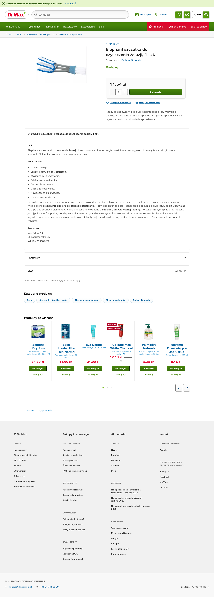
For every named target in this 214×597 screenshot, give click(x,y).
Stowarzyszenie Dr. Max (25, 455)
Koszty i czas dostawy (73, 455)
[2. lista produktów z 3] (107, 388)
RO (204, 587)
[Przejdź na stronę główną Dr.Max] (17, 14)
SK (200, 587)
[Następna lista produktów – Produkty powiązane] (186, 387)
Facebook (164, 477)
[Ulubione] (178, 14)
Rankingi (115, 455)
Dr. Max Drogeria (131, 60)
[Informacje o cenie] (121, 361)
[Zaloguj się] (187, 14)
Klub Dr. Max (52, 26)
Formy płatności (70, 460)
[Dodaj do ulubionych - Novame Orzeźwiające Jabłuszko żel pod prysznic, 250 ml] (186, 325)
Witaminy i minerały (120, 528)
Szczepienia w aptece (24, 481)
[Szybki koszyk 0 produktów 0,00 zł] (206, 14)
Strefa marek (20, 471)
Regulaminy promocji (73, 559)
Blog (101, 26)
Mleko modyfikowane (121, 533)
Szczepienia (88, 26)
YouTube (164, 482)
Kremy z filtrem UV (120, 549)
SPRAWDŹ (70, 3)
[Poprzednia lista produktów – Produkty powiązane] (178, 387)
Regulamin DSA (70, 553)
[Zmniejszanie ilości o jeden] (112, 92)
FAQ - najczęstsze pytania (75, 471)
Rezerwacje (70, 26)
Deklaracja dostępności (74, 519)
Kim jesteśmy (20, 450)
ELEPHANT (112, 44)
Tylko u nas (34, 26)
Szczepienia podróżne (24, 486)
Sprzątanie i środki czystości (53, 300)
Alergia (114, 538)
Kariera (17, 465)
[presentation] (37, 331)
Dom (29, 300)
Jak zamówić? (69, 450)
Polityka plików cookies (74, 529)
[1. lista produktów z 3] (103, 388)
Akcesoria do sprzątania (86, 300)
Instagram (164, 471)
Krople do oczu (118, 554)
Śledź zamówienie (71, 465)
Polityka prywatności (72, 524)
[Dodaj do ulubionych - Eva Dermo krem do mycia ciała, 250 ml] (103, 325)
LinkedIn (164, 487)
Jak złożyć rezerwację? (73, 489)
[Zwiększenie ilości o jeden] (125, 92)
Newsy (114, 450)
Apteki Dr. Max (70, 500)
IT (208, 587)
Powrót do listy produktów (40, 410)
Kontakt (163, 450)
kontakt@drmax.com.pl (20, 587)
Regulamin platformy (72, 548)
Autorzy (115, 465)
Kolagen (115, 543)
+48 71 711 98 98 (50, 587)
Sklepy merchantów (115, 300)
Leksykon (115, 460)
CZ (196, 587)
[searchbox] (80, 14)
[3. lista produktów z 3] (111, 388)
